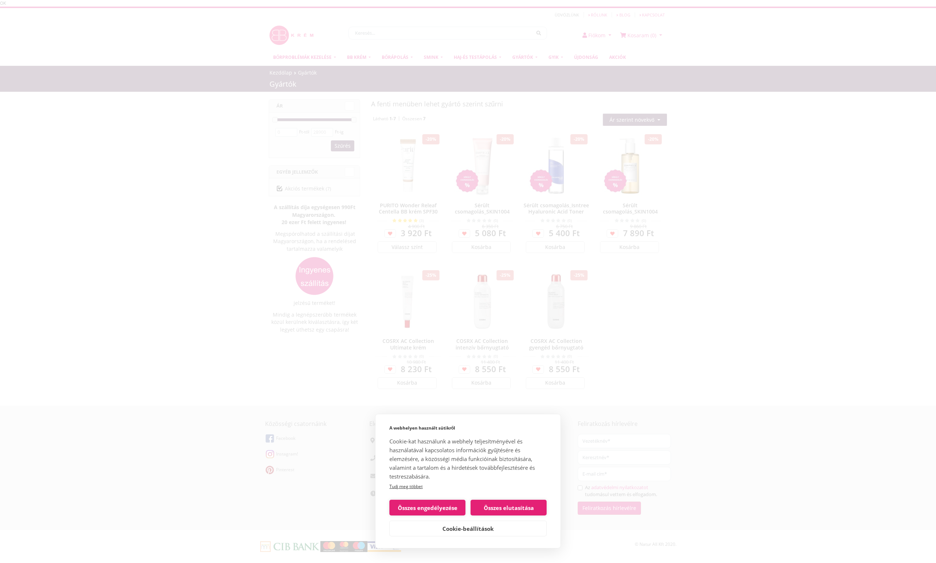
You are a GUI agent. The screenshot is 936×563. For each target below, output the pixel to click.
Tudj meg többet (406, 486)
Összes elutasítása (509, 507)
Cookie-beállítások (468, 528)
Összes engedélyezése (427, 507)
